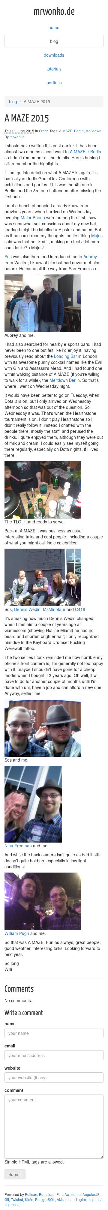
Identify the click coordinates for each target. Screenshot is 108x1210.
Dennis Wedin (27, 609)
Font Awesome (68, 1194)
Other (43, 130)
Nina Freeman (18, 846)
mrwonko (17, 136)
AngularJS (91, 1194)
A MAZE (65, 130)
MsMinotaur (54, 609)
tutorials (54, 69)
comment (13, 1090)
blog (54, 41)
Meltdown (93, 130)
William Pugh (16, 933)
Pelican (31, 1194)
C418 (80, 609)
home (54, 27)
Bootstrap (47, 1194)
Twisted (17, 1199)
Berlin (79, 130)
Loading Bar (65, 356)
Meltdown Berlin (65, 380)
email (9, 1046)
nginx (82, 1199)
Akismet (63, 1199)
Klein (29, 1199)
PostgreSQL (45, 1199)
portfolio (54, 82)
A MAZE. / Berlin (85, 151)
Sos (8, 256)
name (10, 1023)
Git (6, 1199)
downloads (54, 55)
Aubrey (90, 256)
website (12, 1068)
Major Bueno (33, 217)
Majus (97, 235)
